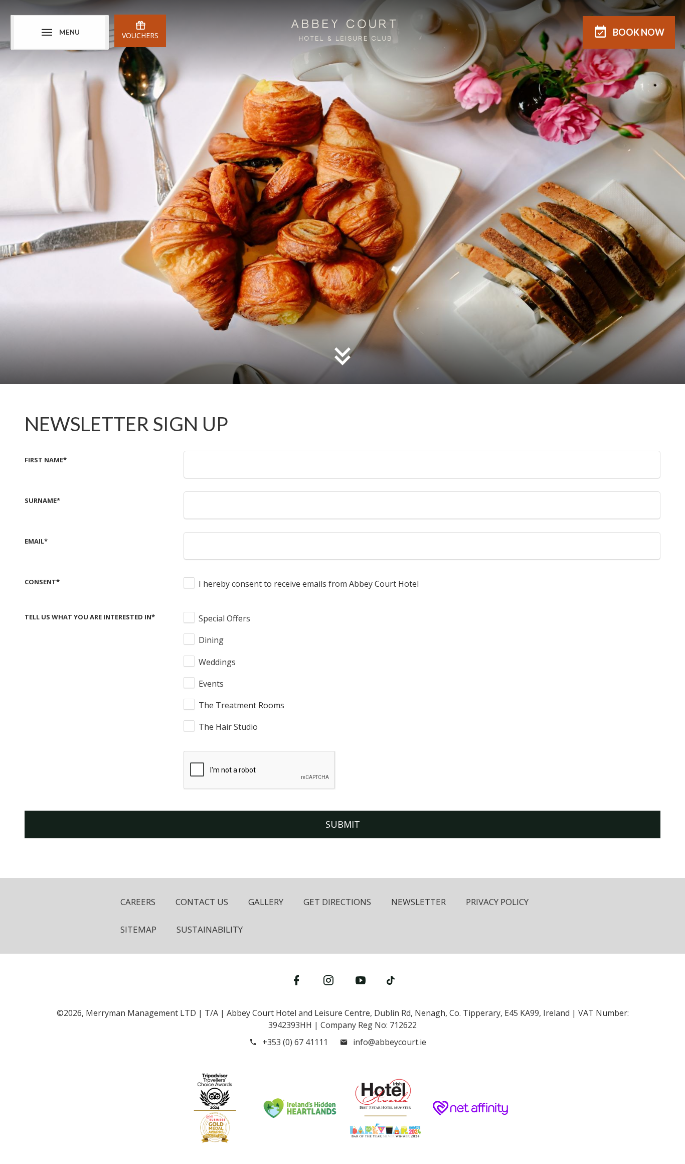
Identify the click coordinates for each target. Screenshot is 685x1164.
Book (638, 32)
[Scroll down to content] (342, 356)
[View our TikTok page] (391, 980)
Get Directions (337, 902)
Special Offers (224, 618)
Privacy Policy (497, 902)
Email (36, 541)
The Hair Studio (228, 726)
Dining (211, 639)
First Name (46, 459)
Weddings (217, 662)
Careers (137, 902)
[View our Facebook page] (296, 980)
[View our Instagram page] (328, 980)
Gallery (265, 902)
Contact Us (202, 902)
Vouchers (140, 35)
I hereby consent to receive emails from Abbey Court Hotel (309, 583)
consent (42, 581)
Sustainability (210, 929)
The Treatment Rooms (241, 705)
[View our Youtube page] (361, 980)
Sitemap (138, 929)
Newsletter (418, 902)
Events (211, 683)
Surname (42, 500)
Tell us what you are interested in (90, 616)
